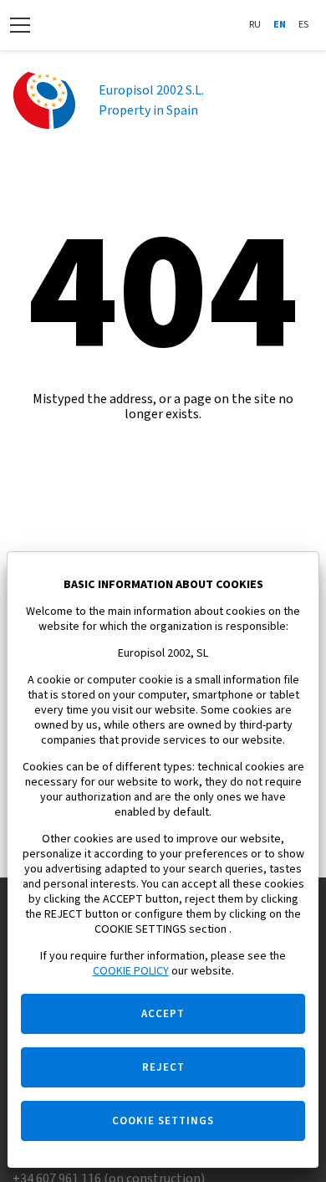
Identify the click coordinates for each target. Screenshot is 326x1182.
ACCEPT (163, 1013)
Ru (255, 25)
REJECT (163, 1067)
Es (303, 25)
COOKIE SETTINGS (163, 1120)
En (279, 25)
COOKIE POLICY (131, 971)
